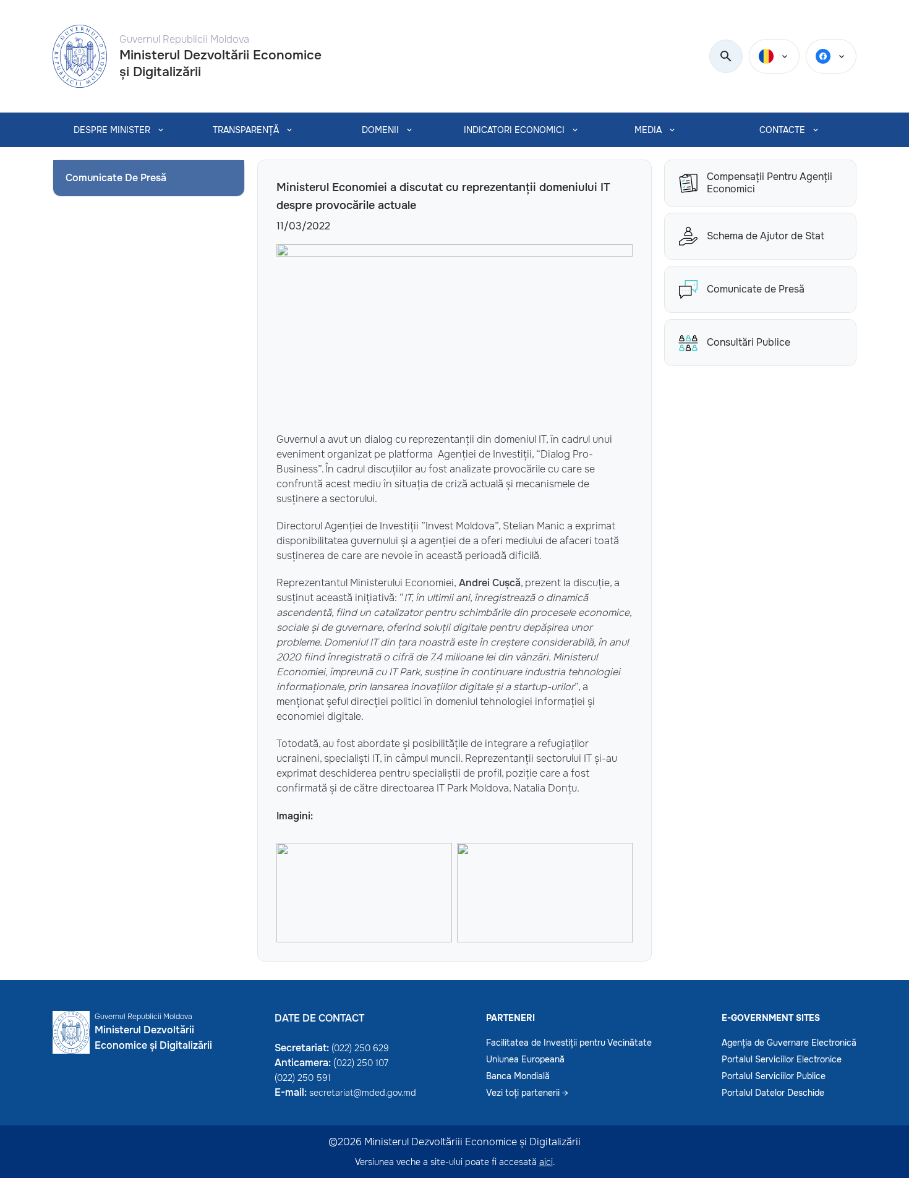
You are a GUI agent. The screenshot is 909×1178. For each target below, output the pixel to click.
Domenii (380, 130)
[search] (726, 57)
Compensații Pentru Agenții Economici (769, 183)
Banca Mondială (518, 1076)
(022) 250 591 (303, 1077)
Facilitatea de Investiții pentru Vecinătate (569, 1043)
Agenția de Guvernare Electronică (789, 1043)
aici (546, 1161)
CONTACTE (782, 130)
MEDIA (648, 130)
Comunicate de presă (116, 177)
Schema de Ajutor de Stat (765, 235)
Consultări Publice (748, 342)
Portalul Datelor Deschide (773, 1093)
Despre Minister (112, 130)
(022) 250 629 (360, 1048)
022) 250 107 (362, 1063)
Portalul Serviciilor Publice (774, 1076)
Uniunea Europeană (525, 1059)
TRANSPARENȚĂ (246, 130)
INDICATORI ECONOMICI (514, 130)
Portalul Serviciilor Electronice (782, 1059)
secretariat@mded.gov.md (362, 1092)
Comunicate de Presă (755, 289)
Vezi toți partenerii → (527, 1093)
